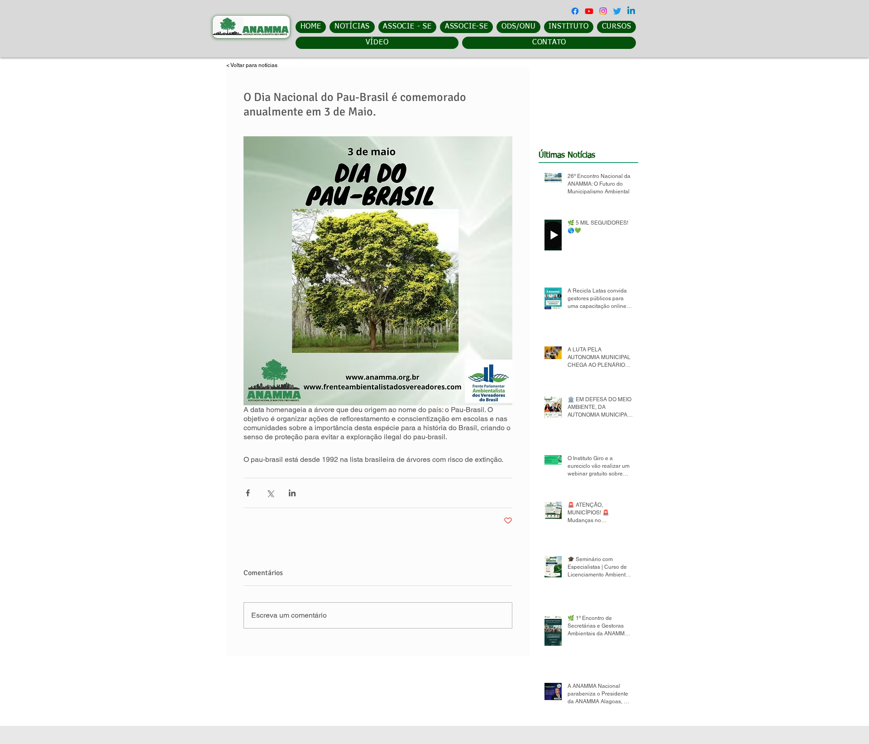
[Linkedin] (631, 11)
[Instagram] (603, 11)
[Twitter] (617, 11)
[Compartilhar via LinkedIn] (292, 493)
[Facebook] (575, 11)
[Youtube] (589, 11)
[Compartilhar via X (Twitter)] (270, 493)
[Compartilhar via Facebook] (248, 493)
